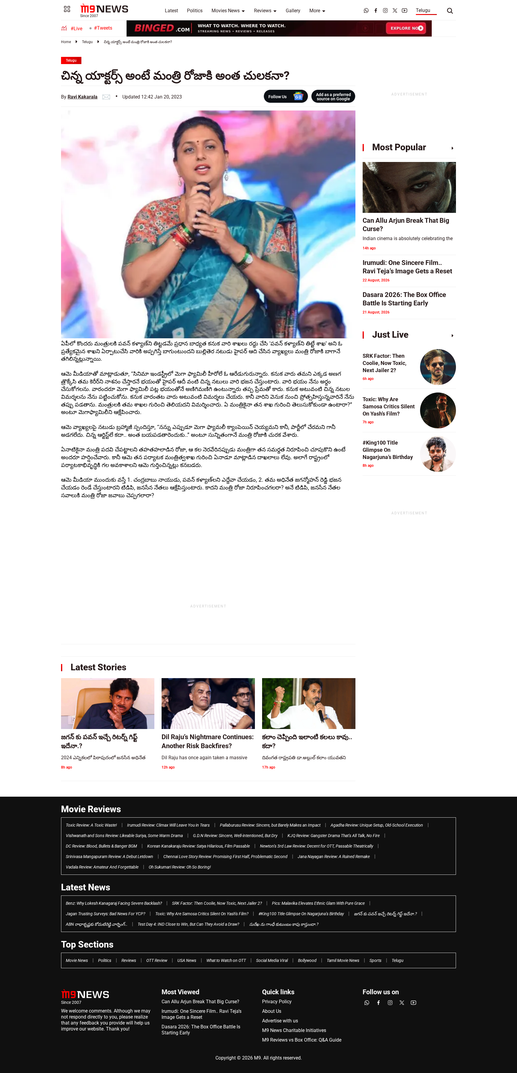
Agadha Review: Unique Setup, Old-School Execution (377, 825)
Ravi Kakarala (83, 97)
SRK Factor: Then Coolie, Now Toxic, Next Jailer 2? (217, 903)
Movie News (77, 960)
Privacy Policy (277, 1001)
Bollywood (307, 960)
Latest (171, 10)
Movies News (226, 10)
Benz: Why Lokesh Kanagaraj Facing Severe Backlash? (114, 903)
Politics (195, 10)
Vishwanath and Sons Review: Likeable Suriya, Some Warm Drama (124, 835)
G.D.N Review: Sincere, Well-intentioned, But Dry (235, 835)
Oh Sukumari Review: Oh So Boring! (180, 867)
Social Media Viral (272, 960)
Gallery (293, 10)
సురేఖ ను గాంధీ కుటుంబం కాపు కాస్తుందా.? (283, 924)
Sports (375, 960)
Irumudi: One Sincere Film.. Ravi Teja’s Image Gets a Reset (201, 1014)
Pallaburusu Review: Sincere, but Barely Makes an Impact (270, 825)
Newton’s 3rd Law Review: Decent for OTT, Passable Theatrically (316, 846)
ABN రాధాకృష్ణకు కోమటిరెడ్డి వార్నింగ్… (96, 924)
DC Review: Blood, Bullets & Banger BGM (101, 846)
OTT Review (156, 960)
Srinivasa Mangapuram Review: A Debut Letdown (109, 856)
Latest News (85, 887)
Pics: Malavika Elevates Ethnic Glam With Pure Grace (318, 903)
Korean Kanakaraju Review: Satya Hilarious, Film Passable (198, 846)
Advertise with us (280, 1021)
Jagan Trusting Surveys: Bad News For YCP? (105, 913)
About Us (271, 1011)
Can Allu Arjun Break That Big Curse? (200, 1001)
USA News (186, 960)
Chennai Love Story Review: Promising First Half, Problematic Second (225, 856)
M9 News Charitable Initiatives (294, 1030)
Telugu (423, 10)
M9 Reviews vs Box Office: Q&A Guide (301, 1040)
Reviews (262, 10)
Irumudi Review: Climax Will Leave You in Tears (168, 825)
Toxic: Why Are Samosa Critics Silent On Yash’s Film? (201, 913)
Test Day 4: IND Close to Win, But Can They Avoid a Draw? (188, 924)
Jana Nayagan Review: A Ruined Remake (334, 856)
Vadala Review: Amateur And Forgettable (102, 867)
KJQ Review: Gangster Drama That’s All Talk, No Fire (334, 835)
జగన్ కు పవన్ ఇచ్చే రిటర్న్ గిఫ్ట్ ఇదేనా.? (385, 913)
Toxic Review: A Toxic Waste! (91, 825)
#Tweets (103, 28)
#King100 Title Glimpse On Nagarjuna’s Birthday (301, 913)
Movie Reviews (91, 809)
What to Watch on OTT (226, 960)
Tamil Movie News (343, 960)
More (314, 10)
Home (66, 42)
